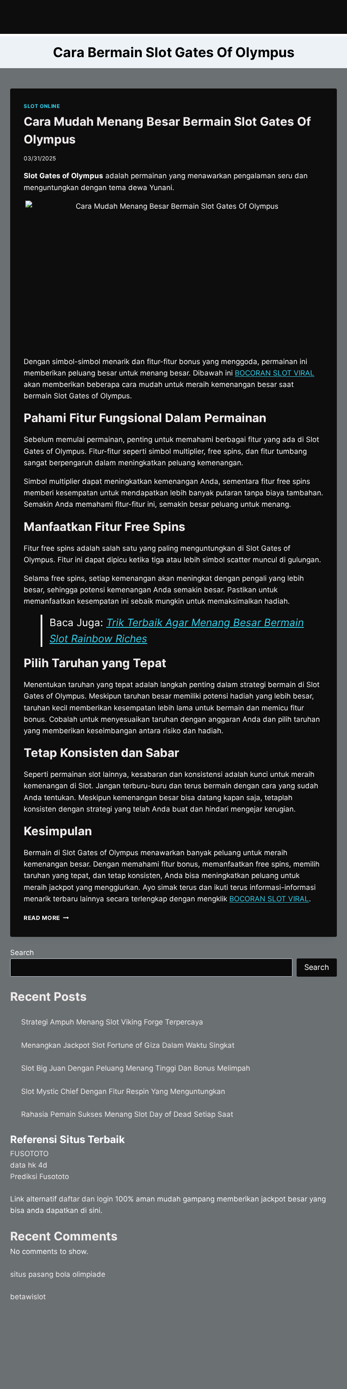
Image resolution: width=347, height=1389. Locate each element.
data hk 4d (28, 1165)
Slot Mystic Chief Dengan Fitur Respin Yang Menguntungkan (123, 1091)
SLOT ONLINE (42, 106)
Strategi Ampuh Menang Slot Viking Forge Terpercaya (112, 1022)
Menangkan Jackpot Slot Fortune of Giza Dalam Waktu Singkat (127, 1045)
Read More (46, 917)
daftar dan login (86, 1199)
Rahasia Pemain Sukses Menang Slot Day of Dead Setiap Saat (127, 1114)
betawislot (28, 1296)
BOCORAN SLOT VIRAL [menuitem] (274, 373)
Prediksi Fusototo (39, 1176)
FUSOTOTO (29, 1153)
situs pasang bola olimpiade (57, 1274)
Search (22, 952)
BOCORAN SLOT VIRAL (269, 899)
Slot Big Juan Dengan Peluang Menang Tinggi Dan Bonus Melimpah (135, 1068)
